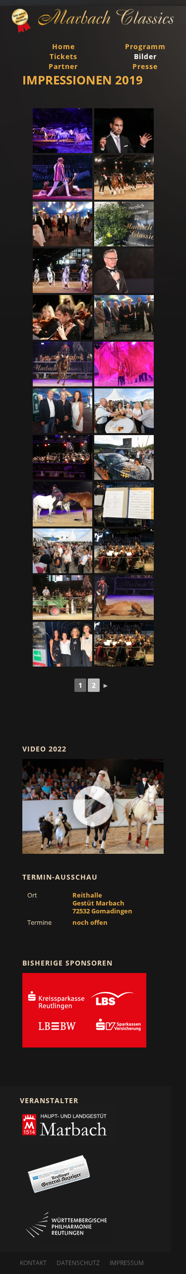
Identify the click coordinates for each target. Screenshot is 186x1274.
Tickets (63, 56)
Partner (63, 66)
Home (63, 46)
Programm (145, 46)
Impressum (127, 1263)
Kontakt (33, 1263)
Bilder (145, 56)
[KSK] (84, 1010)
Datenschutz (78, 1263)
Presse (145, 66)
